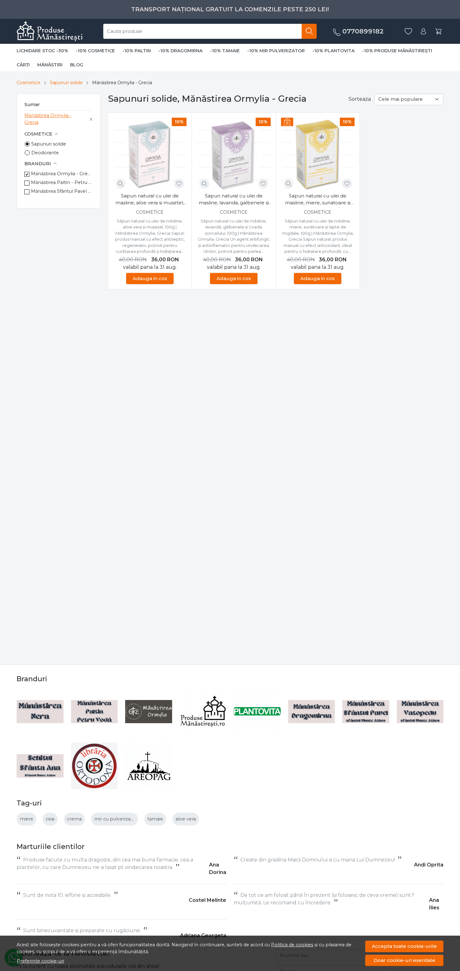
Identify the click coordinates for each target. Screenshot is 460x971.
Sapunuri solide (66, 82)
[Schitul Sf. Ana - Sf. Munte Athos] (40, 766)
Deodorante (45, 153)
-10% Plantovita (333, 51)
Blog (76, 65)
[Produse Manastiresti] (203, 711)
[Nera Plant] (40, 711)
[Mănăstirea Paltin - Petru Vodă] (94, 711)
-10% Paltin (136, 51)
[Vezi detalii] (120, 183)
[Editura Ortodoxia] (94, 766)
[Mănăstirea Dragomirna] (311, 711)
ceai (50, 819)
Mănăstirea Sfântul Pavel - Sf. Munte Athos (62, 191)
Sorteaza (360, 99)
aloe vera (186, 819)
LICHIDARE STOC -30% (42, 51)
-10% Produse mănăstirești (397, 51)
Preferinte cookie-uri (40, 961)
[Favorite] (408, 31)
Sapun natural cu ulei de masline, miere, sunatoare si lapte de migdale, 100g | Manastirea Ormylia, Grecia (317, 200)
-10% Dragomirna (180, 51)
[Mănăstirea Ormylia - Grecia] (148, 711)
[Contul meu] (423, 31)
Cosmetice (28, 82)
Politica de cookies (292, 945)
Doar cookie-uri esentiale (404, 960)
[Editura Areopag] (148, 766)
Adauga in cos (150, 278)
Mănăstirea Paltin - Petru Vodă (62, 182)
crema (74, 819)
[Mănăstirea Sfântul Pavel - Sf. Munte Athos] (365, 711)
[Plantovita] (257, 711)
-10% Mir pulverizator (276, 51)
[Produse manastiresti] (49, 31)
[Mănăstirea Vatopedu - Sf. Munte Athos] (420, 711)
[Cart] (438, 31)
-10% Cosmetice (95, 51)
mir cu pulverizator (115, 819)
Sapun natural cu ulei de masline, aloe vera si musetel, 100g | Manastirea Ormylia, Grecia (149, 200)
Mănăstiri (50, 65)
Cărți (23, 65)
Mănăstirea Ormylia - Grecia (48, 119)
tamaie (155, 819)
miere (26, 819)
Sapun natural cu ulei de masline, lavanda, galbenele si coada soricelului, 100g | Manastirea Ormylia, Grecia (234, 200)
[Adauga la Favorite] (178, 183)
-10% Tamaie (225, 51)
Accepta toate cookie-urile (404, 946)
